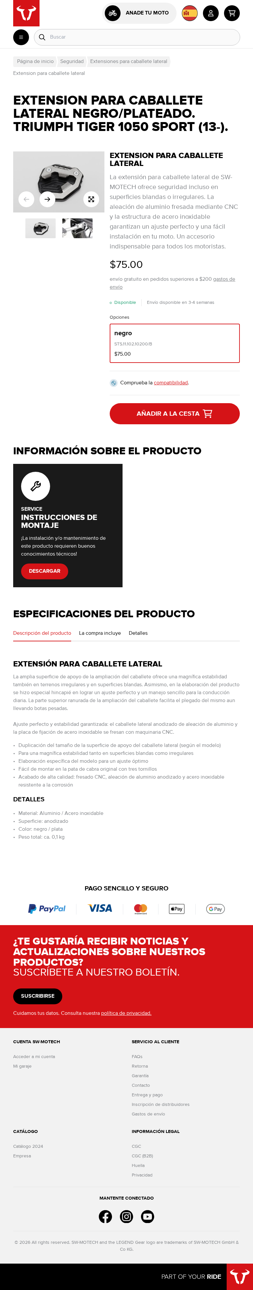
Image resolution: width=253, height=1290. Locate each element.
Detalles (138, 633)
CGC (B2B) (142, 1156)
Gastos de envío (148, 1114)
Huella (138, 1165)
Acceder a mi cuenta (34, 1056)
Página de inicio (35, 61)
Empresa (22, 1156)
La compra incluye (100, 633)
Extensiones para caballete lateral (128, 61)
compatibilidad (171, 383)
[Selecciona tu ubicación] (190, 13)
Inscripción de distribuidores (161, 1104)
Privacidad (142, 1175)
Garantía (140, 1076)
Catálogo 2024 (28, 1146)
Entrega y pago (147, 1095)
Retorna (140, 1066)
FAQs (137, 1056)
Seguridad (72, 61)
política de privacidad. (126, 1013)
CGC (136, 1146)
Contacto (141, 1085)
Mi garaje (22, 1066)
